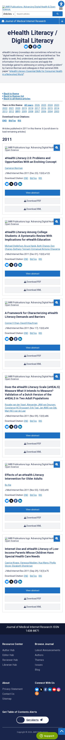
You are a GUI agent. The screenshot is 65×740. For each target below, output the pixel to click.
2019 (24, 108)
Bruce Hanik (30, 246)
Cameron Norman (14, 168)
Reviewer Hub (10, 659)
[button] (61, 3)
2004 (50, 111)
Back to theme (11, 93)
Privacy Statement (12, 689)
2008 (30, 111)
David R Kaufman (29, 323)
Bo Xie (8, 485)
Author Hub (8, 650)
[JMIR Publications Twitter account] (41, 689)
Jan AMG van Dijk (48, 408)
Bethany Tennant (22, 249)
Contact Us (8, 693)
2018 (30, 108)
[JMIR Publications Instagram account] (59, 689)
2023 (56, 105)
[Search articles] (58, 13)
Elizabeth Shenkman (22, 566)
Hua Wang (43, 562)
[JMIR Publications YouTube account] (54, 689)
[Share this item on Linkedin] (39, 47)
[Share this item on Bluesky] (26, 47)
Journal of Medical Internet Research (25, 21)
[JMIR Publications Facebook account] (45, 689)
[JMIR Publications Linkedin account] (50, 689)
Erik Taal (34, 408)
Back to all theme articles (16, 98)
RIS (19, 120)
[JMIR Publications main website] (29, 8)
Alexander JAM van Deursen (41, 404)
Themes (39, 659)
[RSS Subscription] (37, 693)
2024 (50, 105)
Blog (37, 669)
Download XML (33, 209)
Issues (39, 664)
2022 (4, 108)
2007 (37, 111)
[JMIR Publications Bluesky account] (37, 689)
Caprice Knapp (12, 562)
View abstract (32, 192)
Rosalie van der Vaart (16, 404)
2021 (11, 108)
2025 (43, 105)
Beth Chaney (43, 246)
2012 (11, 111)
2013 (4, 111)
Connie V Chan (12, 323)
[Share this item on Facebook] (35, 47)
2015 (50, 108)
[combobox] (34, 13)
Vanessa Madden (29, 562)
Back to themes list (13, 96)
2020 (17, 108)
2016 (43, 108)
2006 (43, 111)
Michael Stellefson (14, 246)
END (4, 120)
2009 (24, 111)
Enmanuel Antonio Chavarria (45, 249)
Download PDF (33, 201)
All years (28, 105)
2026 (37, 105)
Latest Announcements (47, 650)
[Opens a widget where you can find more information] (47, 736)
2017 (37, 108)
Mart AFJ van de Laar (15, 411)
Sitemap (7, 698)
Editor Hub (8, 655)
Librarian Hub (9, 664)
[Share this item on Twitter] (30, 47)
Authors (39, 655)
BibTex (12, 120)
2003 (56, 111)
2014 (56, 108)
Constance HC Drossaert (17, 408)
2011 (17, 111)
